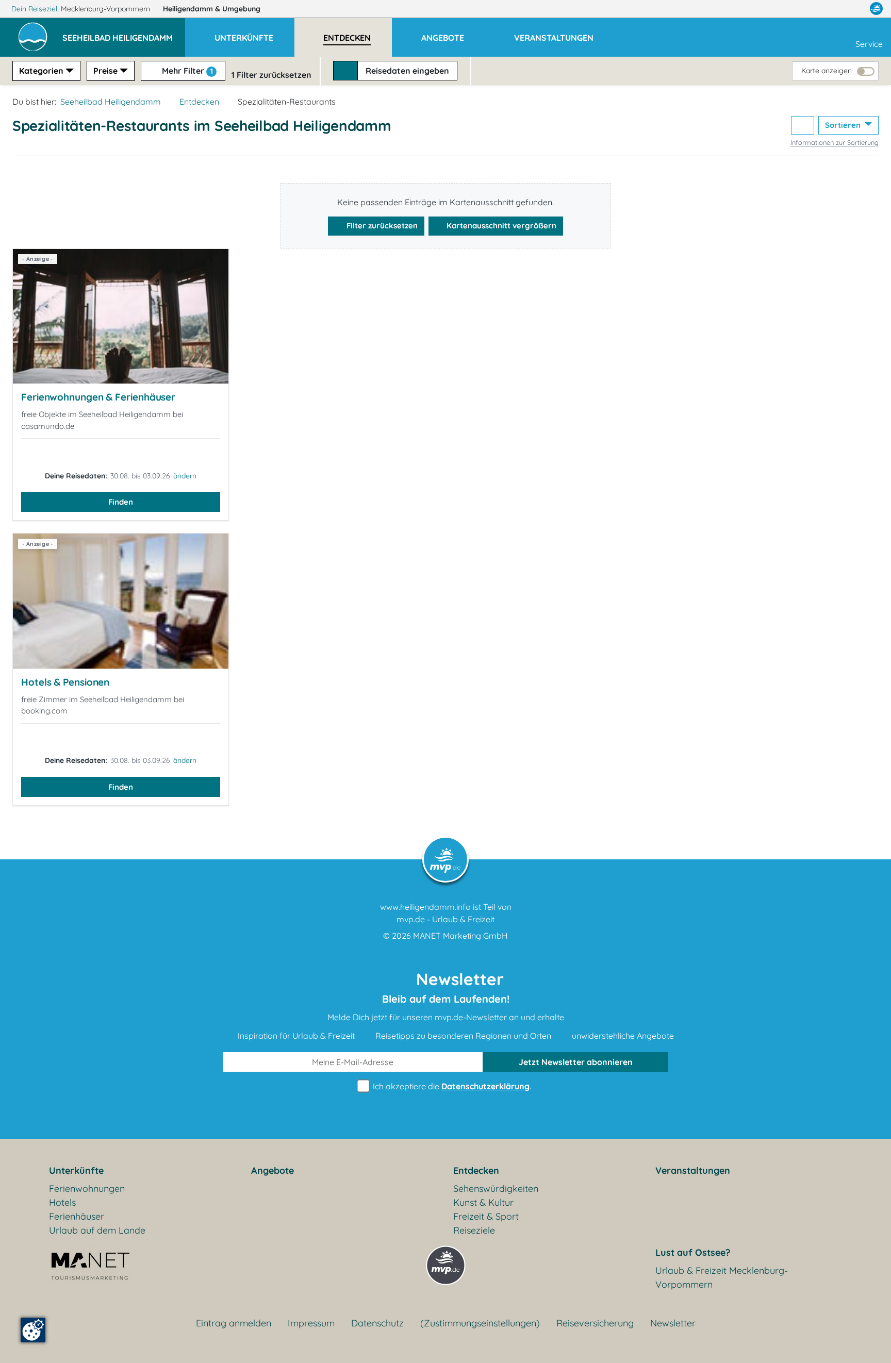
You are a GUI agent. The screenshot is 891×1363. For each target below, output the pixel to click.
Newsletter (673, 1323)
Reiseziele (474, 1230)
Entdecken (199, 101)
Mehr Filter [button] (186, 70)
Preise (105, 70)
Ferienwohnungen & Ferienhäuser (98, 397)
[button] (123, 33)
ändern (184, 475)
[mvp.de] (876, 9)
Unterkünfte (76, 1170)
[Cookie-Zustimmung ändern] (33, 1330)
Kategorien (41, 70)
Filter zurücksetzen (381, 225)
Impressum (311, 1323)
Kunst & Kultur (483, 1202)
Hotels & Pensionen (65, 682)
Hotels (62, 1202)
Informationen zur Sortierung (834, 142)
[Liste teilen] (802, 125)
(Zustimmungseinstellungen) (480, 1323)
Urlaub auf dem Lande (97, 1230)
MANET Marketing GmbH (460, 935)
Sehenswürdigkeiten (495, 1188)
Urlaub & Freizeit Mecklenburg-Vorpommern (721, 1277)
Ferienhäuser (76, 1216)
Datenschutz (377, 1323)
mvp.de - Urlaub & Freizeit (445, 919)
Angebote (272, 1170)
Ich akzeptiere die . (451, 1086)
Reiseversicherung (595, 1323)
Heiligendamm (211, 8)
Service (869, 44)
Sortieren (844, 125)
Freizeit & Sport (486, 1216)
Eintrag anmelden (233, 1323)
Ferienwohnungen (87, 1188)
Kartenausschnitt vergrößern (500, 225)
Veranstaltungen (692, 1170)
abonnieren (576, 1062)
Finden (120, 502)
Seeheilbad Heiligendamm (110, 101)
